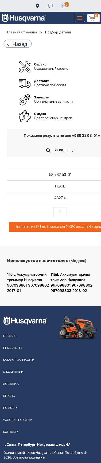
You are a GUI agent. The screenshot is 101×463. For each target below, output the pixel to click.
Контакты (50, 6)
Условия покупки (17, 420)
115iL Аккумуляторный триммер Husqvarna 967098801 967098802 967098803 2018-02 (71, 283)
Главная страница (22, 32)
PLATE (60, 186)
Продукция (12, 348)
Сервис (9, 396)
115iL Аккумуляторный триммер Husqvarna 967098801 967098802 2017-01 (28, 283)
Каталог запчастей (18, 360)
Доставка (37, 6)
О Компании (13, 372)
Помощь (10, 408)
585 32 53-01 (60, 175)
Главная (9, 336)
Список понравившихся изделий (63, 6)
